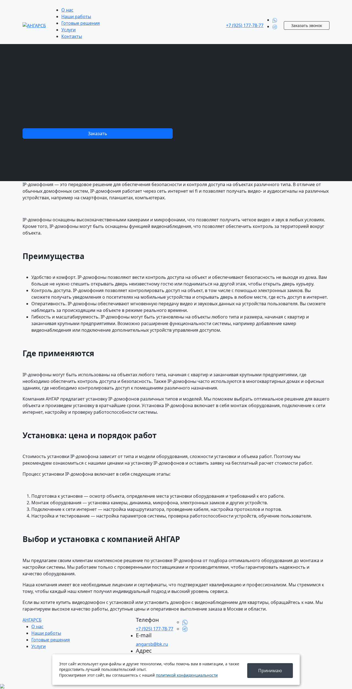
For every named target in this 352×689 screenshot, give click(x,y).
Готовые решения (80, 23)
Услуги (68, 30)
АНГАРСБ (32, 620)
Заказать (97, 133)
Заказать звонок (306, 25)
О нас (67, 10)
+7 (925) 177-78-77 (244, 25)
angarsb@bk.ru (152, 644)
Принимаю (270, 671)
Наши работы (76, 16)
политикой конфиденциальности (187, 675)
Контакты (71, 36)
